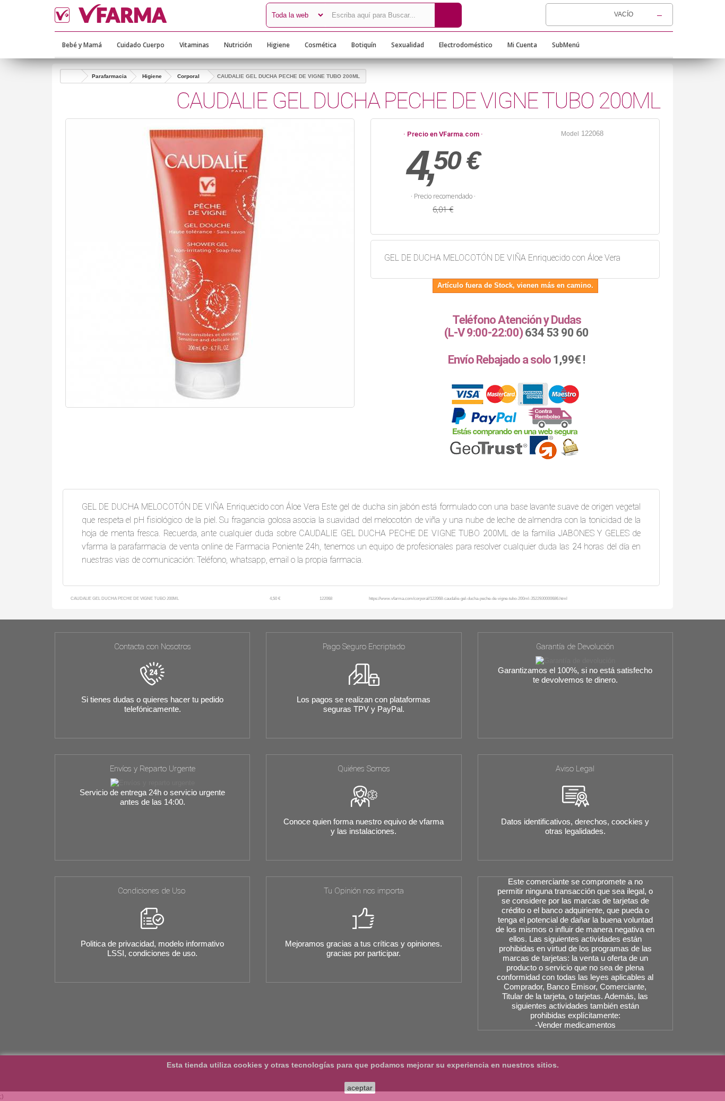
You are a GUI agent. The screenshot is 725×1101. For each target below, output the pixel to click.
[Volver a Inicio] (71, 76)
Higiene (278, 44)
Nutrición (238, 44)
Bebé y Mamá (82, 44)
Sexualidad (407, 44)
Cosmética (320, 44)
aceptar (360, 1087)
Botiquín (363, 44)
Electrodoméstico (466, 44)
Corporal (188, 76)
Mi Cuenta (522, 44)
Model (570, 133)
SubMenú (566, 44)
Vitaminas (194, 44)
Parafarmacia (109, 76)
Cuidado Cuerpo (141, 44)
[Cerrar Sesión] (597, 45)
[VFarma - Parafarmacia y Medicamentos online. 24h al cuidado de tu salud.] (152, 13)
